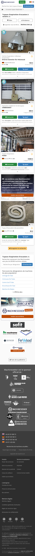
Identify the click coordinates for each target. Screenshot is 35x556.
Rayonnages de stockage (9, 450)
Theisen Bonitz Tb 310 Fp (25, 450)
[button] (33, 2)
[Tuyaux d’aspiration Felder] (17, 139)
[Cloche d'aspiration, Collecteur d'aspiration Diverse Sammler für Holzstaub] (17, 41)
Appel (26, 69)
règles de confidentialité (27, 551)
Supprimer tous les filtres (11, 24)
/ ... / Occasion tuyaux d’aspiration (13, 9)
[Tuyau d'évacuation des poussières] (17, 213)
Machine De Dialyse (8, 289)
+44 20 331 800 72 (10, 434)
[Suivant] (32, 42)
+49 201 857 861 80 (11, 440)
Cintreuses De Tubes (8, 279)
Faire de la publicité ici (18, 360)
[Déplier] (17, 76)
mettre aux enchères (17, 195)
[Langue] (31, 2)
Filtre (10, 20)
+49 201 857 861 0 (10, 437)
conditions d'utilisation (13, 552)
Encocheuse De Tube (8, 286)
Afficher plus (18, 292)
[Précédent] (2, 42)
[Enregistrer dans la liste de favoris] (32, 56)
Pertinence (25, 20)
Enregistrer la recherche (18, 248)
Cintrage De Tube (7, 276)
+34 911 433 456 (10, 442)
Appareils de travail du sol (17, 454)
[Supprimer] (31, 25)
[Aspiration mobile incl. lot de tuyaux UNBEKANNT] (17, 91)
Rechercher (29, 6)
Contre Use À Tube (8, 282)
